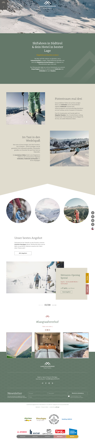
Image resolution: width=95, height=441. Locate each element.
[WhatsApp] (42, 383)
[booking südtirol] (67, 419)
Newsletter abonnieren (78, 393)
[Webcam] (52, 383)
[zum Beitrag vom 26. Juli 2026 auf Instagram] (19, 345)
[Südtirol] (28, 419)
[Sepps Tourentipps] (92, 228)
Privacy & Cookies (44, 407)
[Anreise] (92, 224)
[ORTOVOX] (47, 431)
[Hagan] (35, 431)
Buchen (72, 436)
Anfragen (59, 436)
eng (90, 5)
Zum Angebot (66, 292)
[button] (69, 148)
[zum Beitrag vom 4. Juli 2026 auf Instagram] (76, 345)
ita (86, 5)
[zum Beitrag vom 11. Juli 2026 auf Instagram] (47, 345)
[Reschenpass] (54, 419)
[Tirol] (60, 432)
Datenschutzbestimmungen (76, 397)
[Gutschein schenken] (92, 216)
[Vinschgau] (41, 419)
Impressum (38, 407)
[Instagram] (49, 383)
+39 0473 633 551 (40, 379)
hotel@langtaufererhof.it (52, 379)
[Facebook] (46, 383)
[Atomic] (22, 432)
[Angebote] (92, 220)
